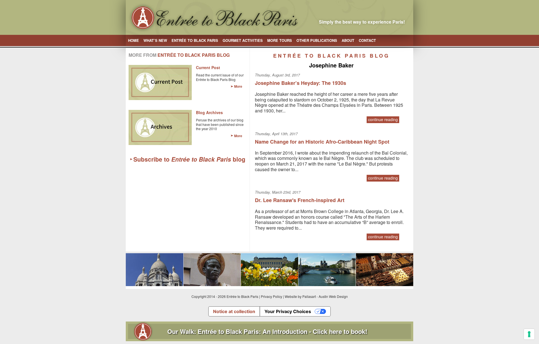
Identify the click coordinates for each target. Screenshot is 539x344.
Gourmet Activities (243, 40)
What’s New (155, 40)
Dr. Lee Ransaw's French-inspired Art (299, 200)
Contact (367, 40)
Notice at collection (234, 311)
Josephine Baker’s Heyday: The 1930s (300, 83)
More (238, 86)
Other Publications (316, 40)
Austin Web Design (333, 296)
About (348, 40)
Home (133, 40)
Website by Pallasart (300, 296)
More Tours (279, 40)
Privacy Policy (271, 296)
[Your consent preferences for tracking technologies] (529, 334)
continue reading (383, 119)
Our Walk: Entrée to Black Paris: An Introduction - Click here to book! (267, 331)
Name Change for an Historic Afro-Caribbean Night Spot (322, 141)
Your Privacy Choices (287, 311)
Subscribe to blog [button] (189, 159)
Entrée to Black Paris (195, 40)
